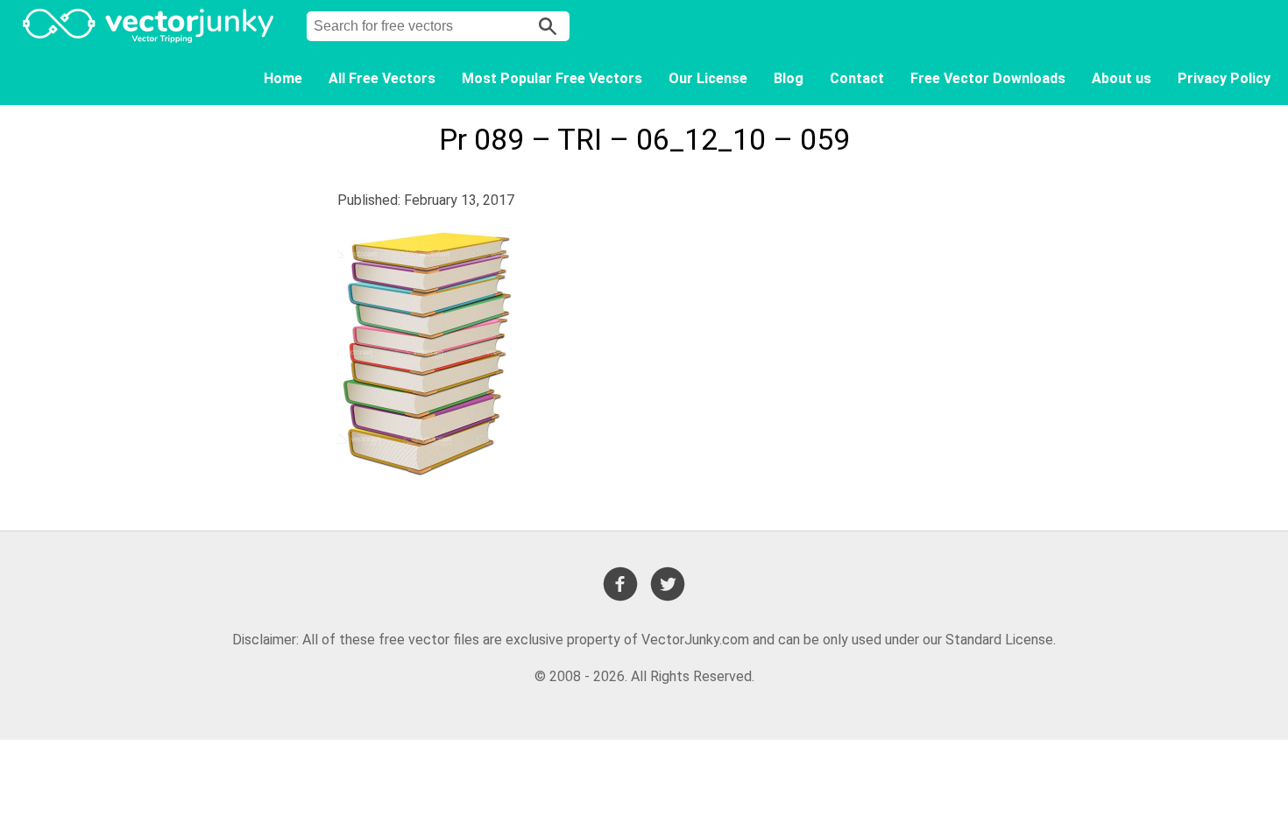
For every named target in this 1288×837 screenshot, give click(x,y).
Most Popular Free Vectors (552, 78)
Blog (788, 78)
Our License (708, 78)
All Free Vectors (382, 78)
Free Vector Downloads (987, 78)
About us (1121, 78)
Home (283, 78)
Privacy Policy (1224, 78)
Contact (857, 78)
